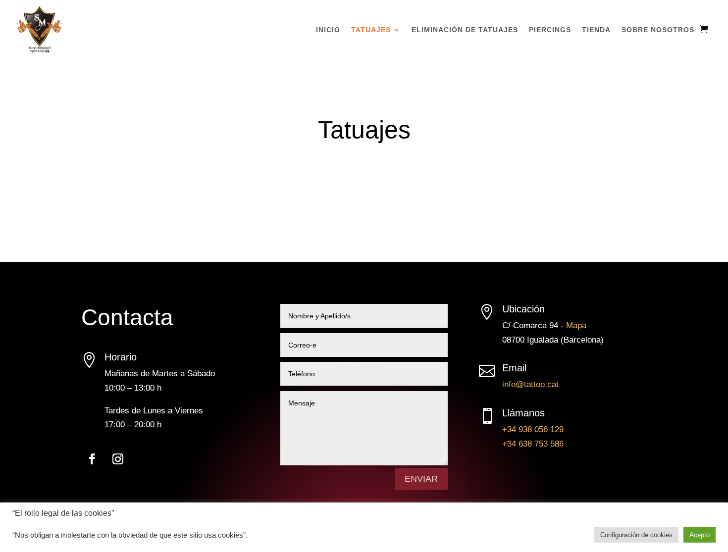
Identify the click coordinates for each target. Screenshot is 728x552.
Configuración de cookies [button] (636, 535)
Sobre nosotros (658, 30)
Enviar (421, 479)
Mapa (576, 325)
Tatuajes (371, 30)
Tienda (596, 30)
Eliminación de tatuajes (465, 30)
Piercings (550, 30)
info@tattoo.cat (530, 384)
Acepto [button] (699, 535)
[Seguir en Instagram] (118, 459)
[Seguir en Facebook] (92, 459)
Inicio (328, 30)
